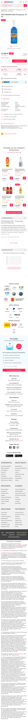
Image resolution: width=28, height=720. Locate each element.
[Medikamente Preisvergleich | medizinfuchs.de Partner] (6, 300)
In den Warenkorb (19, 61)
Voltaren (17, 472)
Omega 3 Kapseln (5, 499)
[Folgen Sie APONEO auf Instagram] (18, 447)
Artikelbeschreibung (7, 218)
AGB (2, 532)
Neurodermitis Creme (20, 514)
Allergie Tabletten (19, 491)
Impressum (4, 534)
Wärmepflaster (18, 466)
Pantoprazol (17, 518)
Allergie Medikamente (20, 489)
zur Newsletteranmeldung (14, 370)
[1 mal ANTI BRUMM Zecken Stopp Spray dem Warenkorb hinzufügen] (24, 205)
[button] (11, 46)
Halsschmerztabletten (6, 516)
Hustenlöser (4, 514)
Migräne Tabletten (5, 468)
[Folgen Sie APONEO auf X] (14, 447)
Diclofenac (3, 472)
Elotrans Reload (4, 489)
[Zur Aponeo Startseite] (8, 2)
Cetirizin (17, 497)
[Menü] (2, 2)
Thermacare (17, 470)
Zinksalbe (17, 516)
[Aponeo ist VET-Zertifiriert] (7, 294)
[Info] (25, 82)
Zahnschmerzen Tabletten (6, 480)
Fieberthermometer (19, 512)
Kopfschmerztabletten (6, 466)
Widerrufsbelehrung (10, 532)
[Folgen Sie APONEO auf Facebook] (10, 447)
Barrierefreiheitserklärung (14, 536)
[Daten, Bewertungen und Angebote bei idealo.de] (21, 294)
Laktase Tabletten (5, 501)
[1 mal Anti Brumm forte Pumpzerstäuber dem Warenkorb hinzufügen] (11, 205)
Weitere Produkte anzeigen (14, 212)
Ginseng (3, 503)
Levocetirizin (18, 499)
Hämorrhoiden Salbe (19, 474)
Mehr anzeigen (14, 243)
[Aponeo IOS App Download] (9, 456)
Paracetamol (4, 476)
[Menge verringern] (2, 61)
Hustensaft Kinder (5, 526)
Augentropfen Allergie (20, 493)
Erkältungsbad (4, 518)
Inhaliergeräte (4, 522)
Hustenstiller (4, 512)
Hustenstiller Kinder (5, 524)
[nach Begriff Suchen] (25, 5)
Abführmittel (18, 476)
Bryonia (16, 526)
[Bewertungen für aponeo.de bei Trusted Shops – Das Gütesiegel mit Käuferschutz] (7, 288)
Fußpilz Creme (18, 520)
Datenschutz (12, 534)
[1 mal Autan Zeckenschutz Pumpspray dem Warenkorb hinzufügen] (11, 178)
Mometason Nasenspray (20, 495)
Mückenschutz (18, 522)
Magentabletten (18, 478)
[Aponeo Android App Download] (18, 456)
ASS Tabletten (4, 470)
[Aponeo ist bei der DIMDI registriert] (21, 288)
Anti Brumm (18, 109)
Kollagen (3, 495)
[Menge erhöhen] (9, 61)
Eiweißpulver (4, 491)
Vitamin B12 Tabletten (6, 497)
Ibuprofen (3, 474)
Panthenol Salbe (18, 524)
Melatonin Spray (4, 493)
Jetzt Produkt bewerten (14, 268)
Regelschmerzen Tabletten (7, 478)
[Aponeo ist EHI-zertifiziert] (14, 288)
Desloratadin (18, 503)
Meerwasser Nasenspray (6, 520)
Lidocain (17, 480)
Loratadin (17, 501)
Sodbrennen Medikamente (21, 468)
